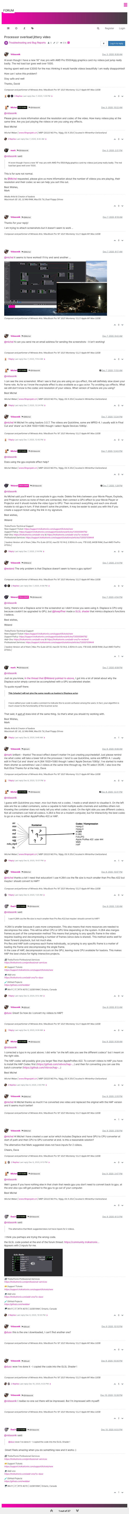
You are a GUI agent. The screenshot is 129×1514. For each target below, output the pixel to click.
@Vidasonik (35, 107)
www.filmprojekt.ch (28, 132)
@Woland (27, 563)
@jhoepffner (59, 611)
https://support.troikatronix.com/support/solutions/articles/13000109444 (60, 537)
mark (13, 150)
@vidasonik (10, 113)
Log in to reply (116, 43)
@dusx (8, 1012)
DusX (13, 906)
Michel (14, 107)
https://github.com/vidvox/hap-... (55, 1064)
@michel (8, 257)
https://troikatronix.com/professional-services (25, 962)
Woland (14, 485)
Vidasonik (15, 54)
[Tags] (32, 28)
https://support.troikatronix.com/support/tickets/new (48, 529)
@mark (26, 749)
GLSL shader (82, 611)
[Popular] (24, 28)
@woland (9, 568)
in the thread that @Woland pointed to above (49, 678)
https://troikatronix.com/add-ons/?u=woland (67, 534)
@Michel (12, 178)
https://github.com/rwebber (17, 985)
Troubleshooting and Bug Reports (27, 42)
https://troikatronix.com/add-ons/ (29, 534)
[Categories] (8, 28)
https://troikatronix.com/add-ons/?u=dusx (23, 977)
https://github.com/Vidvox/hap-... (41, 1067)
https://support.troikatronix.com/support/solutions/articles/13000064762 (53, 531)
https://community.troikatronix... (81, 1242)
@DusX (26, 1007)
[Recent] (16, 28)
